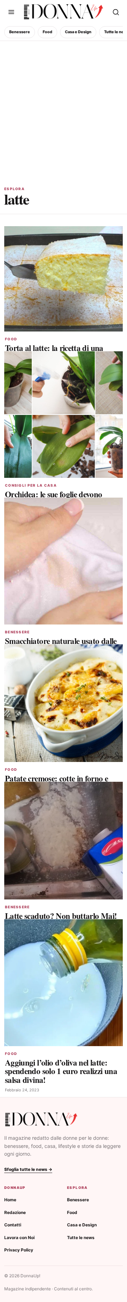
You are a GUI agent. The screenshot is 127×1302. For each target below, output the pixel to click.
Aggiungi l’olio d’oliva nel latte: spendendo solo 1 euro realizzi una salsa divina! (61, 1071)
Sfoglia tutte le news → (28, 1169)
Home (10, 1199)
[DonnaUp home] (41, 1119)
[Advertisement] (63, 108)
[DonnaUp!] (63, 12)
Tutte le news (81, 1237)
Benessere (19, 31)
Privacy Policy (18, 1250)
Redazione (15, 1212)
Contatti (12, 1224)
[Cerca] (116, 12)
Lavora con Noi (19, 1237)
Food (47, 31)
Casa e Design (78, 31)
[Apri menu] (11, 12)
